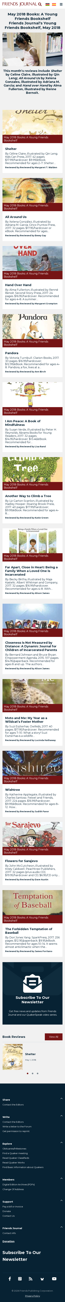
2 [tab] (32, 1073)
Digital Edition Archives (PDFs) (18, 1184)
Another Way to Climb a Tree (28, 496)
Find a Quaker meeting (15, 1153)
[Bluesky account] (42, 1278)
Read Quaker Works (13, 1162)
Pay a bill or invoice (12, 1206)
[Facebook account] (9, 1278)
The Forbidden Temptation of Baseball (28, 931)
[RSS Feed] (30, 1278)
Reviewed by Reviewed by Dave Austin (26, 879)
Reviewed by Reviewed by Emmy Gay (25, 235)
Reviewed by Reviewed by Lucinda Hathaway (30, 740)
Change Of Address (13, 1189)
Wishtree (12, 790)
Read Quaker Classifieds (15, 1158)
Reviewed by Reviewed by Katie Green (26, 518)
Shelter (11, 149)
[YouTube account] (54, 1278)
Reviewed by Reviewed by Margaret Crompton (31, 303)
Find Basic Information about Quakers (22, 1167)
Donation (8, 1241)
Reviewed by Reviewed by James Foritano (28, 951)
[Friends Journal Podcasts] (20, 1278)
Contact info (9, 1233)
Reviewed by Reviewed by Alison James (27, 593)
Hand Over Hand (18, 285)
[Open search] (40, 4)
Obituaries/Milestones (14, 1148)
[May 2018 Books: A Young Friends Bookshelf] (32, 126)
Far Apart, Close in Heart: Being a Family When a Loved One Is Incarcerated (31, 570)
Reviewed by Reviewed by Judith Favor (27, 811)
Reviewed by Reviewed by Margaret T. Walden (31, 167)
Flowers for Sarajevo (21, 861)
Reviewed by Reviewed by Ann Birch (25, 371)
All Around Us (15, 217)
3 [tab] (37, 1073)
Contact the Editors (13, 1104)
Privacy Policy (32, 1296)
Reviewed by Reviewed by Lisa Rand (25, 446)
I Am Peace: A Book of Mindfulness (22, 423)
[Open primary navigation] (60, 4)
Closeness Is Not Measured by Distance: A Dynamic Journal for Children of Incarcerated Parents (31, 646)
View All (53, 1036)
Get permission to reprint (16, 1131)
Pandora (11, 353)
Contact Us (8, 1216)
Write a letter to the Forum (17, 1126)
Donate (6, 1211)
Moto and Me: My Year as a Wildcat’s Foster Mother (26, 720)
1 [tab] (27, 1073)
